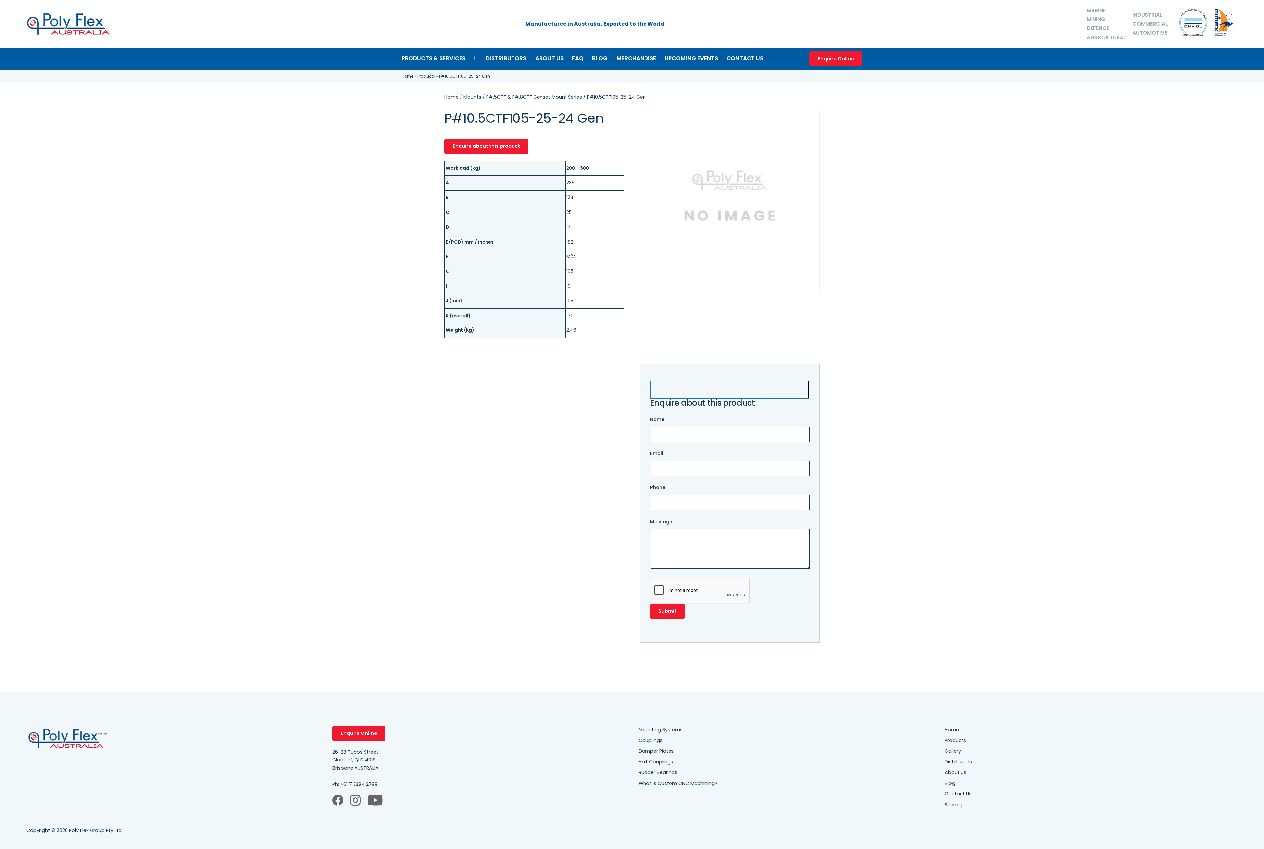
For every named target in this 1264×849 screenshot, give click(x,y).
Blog (600, 58)
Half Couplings (656, 762)
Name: (657, 419)
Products (426, 76)
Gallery (953, 751)
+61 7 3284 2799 (359, 784)
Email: (657, 453)
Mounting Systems (661, 729)
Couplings (651, 740)
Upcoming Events (691, 58)
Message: (661, 521)
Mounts (472, 97)
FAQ (578, 58)
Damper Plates (656, 751)
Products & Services (433, 58)
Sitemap (955, 804)
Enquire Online (836, 58)
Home (407, 76)
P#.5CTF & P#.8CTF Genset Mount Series (534, 97)
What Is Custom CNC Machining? (678, 783)
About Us (549, 58)
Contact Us (744, 58)
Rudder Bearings (658, 772)
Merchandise (636, 58)
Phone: (658, 487)
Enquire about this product (486, 146)
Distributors (506, 58)
